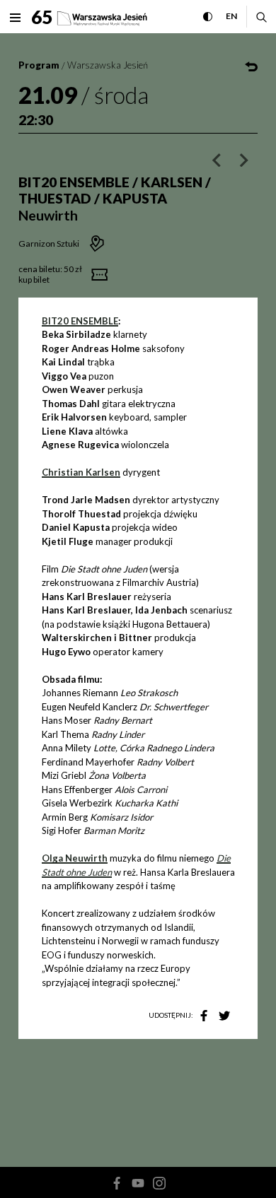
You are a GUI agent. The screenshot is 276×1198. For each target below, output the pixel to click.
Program (38, 65)
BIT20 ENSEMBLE (80, 321)
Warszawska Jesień (107, 65)
